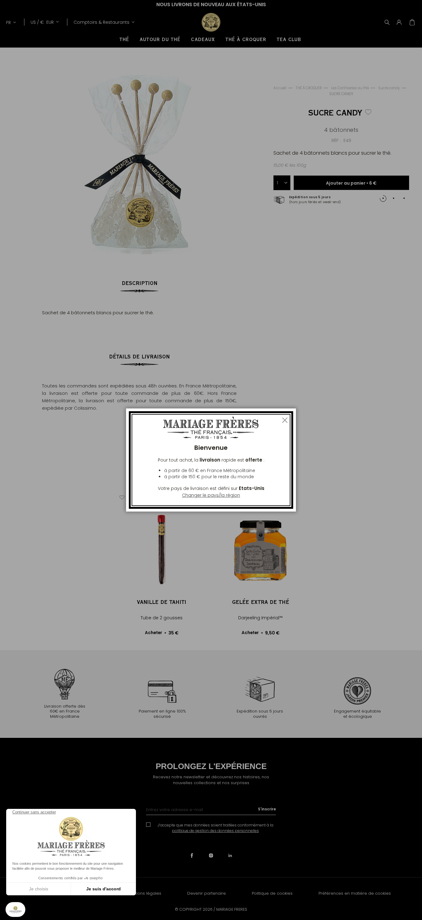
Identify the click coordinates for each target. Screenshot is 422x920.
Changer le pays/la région (211, 495)
